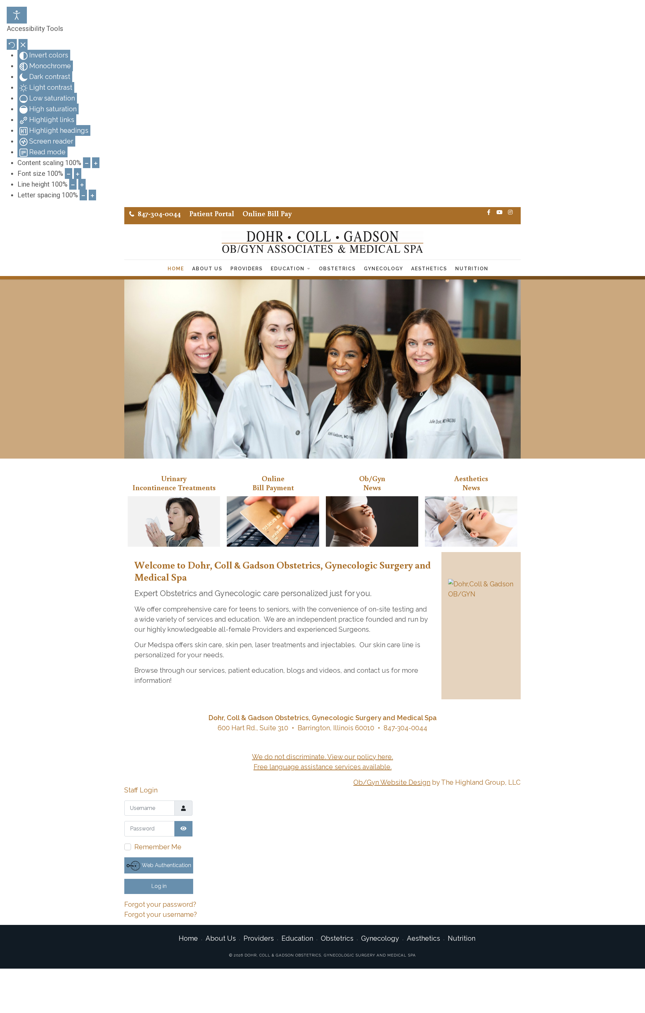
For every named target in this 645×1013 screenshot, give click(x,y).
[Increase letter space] (92, 195)
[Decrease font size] (68, 173)
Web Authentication (166, 865)
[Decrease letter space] (83, 195)
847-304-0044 (159, 213)
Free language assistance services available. (323, 767)
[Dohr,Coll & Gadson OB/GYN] (481, 589)
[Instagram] (510, 212)
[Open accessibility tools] (17, 15)
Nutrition (471, 268)
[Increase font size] (77, 173)
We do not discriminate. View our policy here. (322, 757)
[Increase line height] (82, 184)
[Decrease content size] (86, 162)
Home (176, 268)
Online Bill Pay (267, 213)
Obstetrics (337, 268)
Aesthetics (429, 268)
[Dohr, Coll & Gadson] (322, 242)
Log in (159, 886)
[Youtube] (499, 212)
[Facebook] (488, 212)
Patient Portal (211, 213)
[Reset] (12, 44)
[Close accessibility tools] (23, 44)
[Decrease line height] (73, 184)
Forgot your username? (160, 914)
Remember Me (157, 847)
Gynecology (383, 268)
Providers (246, 268)
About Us (207, 268)
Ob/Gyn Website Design (391, 782)
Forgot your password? (160, 904)
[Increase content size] (95, 162)
